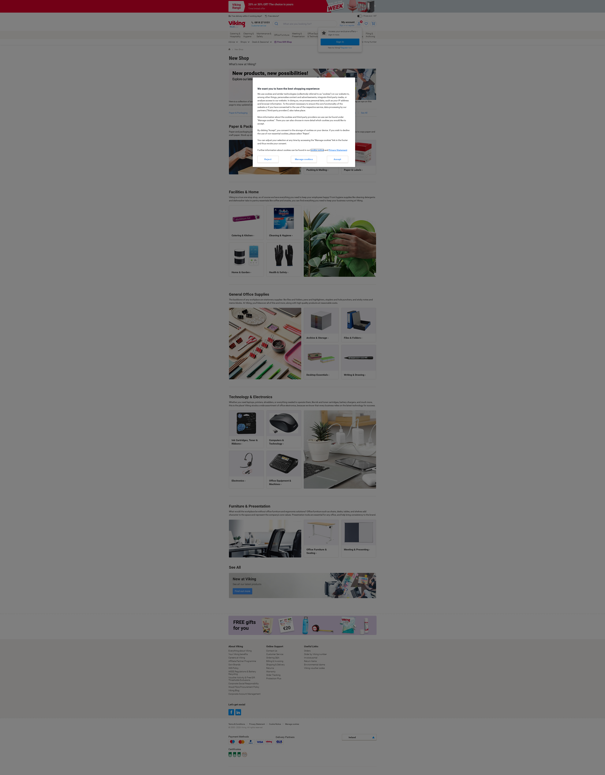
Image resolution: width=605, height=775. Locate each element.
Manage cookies (304, 159)
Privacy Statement (338, 150)
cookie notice (317, 150)
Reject (267, 159)
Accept (337, 159)
